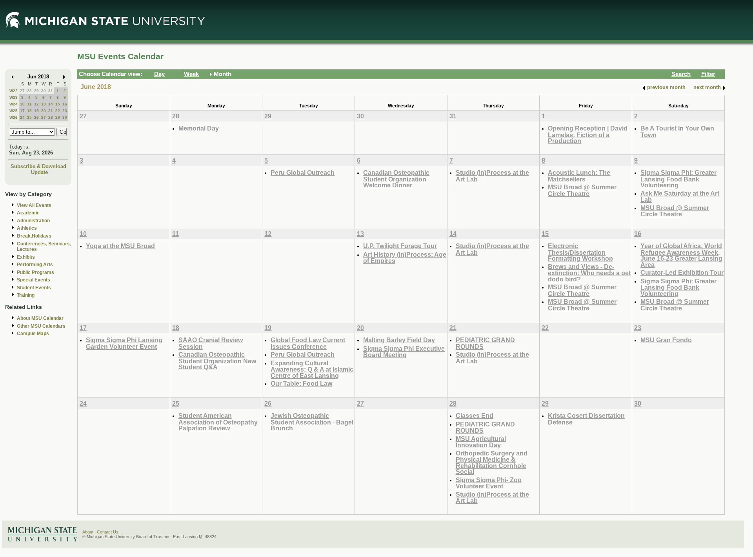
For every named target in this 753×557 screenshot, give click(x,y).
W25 (13, 111)
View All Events (34, 205)
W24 (13, 104)
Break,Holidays (34, 236)
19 (36, 111)
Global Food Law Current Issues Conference (308, 343)
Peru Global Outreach (303, 172)
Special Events (33, 280)
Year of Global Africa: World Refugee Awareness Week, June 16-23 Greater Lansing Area (681, 255)
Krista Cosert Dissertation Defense (586, 419)
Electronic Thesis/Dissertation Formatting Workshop (580, 252)
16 (64, 104)
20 (43, 111)
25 (29, 117)
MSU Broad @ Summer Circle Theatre (582, 190)
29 (36, 91)
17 (22, 111)
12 (36, 104)
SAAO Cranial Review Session (210, 343)
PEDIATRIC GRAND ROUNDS (485, 343)
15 (57, 104)
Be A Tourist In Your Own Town (677, 131)
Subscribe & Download (38, 166)
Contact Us (107, 532)
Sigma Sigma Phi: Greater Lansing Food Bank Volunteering (678, 179)
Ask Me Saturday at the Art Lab (679, 196)
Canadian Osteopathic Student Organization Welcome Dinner (396, 179)
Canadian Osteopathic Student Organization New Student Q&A (217, 360)
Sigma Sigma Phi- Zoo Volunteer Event (489, 483)
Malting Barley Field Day (399, 339)
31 (50, 91)
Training (26, 295)
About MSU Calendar (40, 318)
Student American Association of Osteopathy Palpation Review (218, 422)
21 (50, 111)
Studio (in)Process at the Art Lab (492, 176)
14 (50, 104)
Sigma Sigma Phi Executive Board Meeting (404, 352)
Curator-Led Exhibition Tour (682, 272)
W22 (13, 91)
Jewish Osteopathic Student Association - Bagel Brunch (312, 422)
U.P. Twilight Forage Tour (400, 245)
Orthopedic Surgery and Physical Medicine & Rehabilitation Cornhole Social (491, 462)
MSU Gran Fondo (666, 339)
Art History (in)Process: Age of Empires (404, 258)
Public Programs (35, 272)
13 (43, 104)
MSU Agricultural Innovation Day (481, 442)
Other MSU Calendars (41, 326)
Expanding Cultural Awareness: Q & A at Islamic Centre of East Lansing (312, 369)
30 (43, 91)
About (87, 532)
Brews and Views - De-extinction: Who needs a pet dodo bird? (589, 273)
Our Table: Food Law (301, 383)
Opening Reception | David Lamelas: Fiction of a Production (588, 134)
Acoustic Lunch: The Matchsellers (579, 176)
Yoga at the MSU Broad (120, 245)
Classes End (474, 415)
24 (22, 117)
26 (36, 117)
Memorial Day (198, 128)
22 (57, 111)
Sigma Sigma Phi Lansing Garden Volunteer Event (124, 343)
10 (22, 104)
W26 (13, 117)
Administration (33, 220)
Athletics (27, 228)
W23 (13, 97)
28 (29, 91)
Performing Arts (35, 264)
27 (22, 91)
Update (39, 172)
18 (29, 111)
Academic (28, 213)
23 (64, 111)
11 (29, 104)
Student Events (34, 287)
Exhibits (26, 257)
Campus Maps (33, 333)
